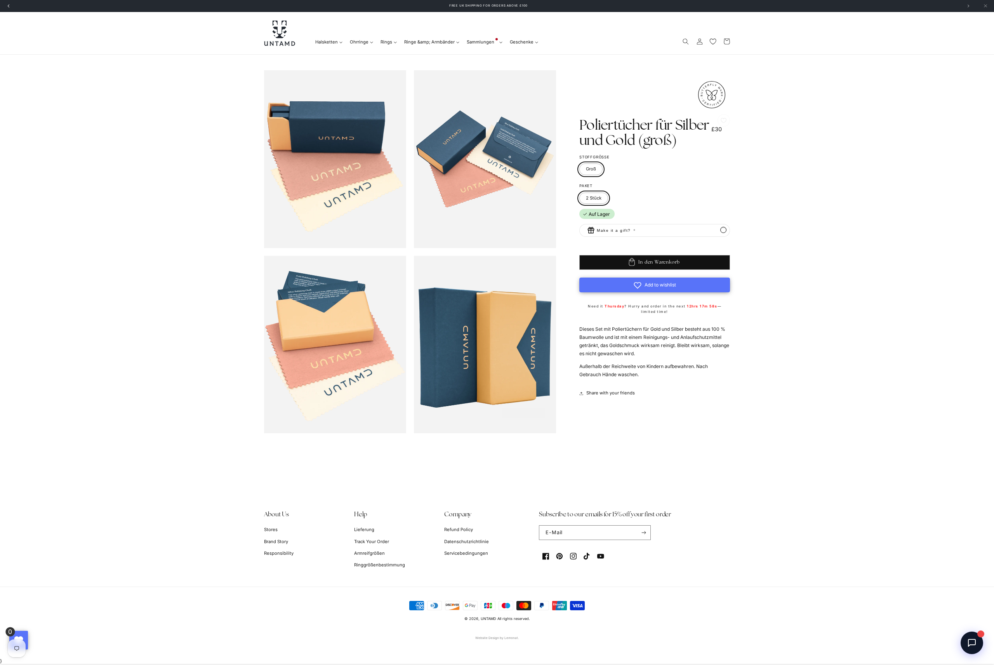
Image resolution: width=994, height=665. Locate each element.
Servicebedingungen (466, 553)
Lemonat (511, 638)
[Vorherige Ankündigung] (8, 6)
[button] (686, 41)
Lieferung (364, 529)
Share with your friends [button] (610, 393)
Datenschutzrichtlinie (466, 541)
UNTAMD (488, 618)
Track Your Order (371, 541)
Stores (271, 529)
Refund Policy (458, 529)
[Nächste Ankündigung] (968, 6)
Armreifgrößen (369, 553)
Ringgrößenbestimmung (379, 565)
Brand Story (276, 541)
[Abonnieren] (643, 532)
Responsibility (279, 553)
